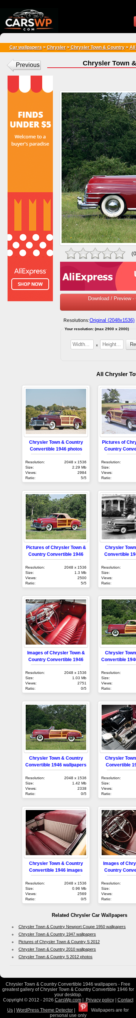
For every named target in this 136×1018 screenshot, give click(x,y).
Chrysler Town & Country (97, 47)
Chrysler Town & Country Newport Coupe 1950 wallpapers (72, 926)
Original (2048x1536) (112, 320)
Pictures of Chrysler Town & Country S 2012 (59, 941)
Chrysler (56, 47)
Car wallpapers (25, 47)
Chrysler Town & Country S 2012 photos (56, 956)
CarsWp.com (68, 1000)
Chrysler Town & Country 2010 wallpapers (57, 949)
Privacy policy (99, 1000)
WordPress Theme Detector (44, 1010)
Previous (28, 65)
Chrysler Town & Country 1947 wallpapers (57, 934)
